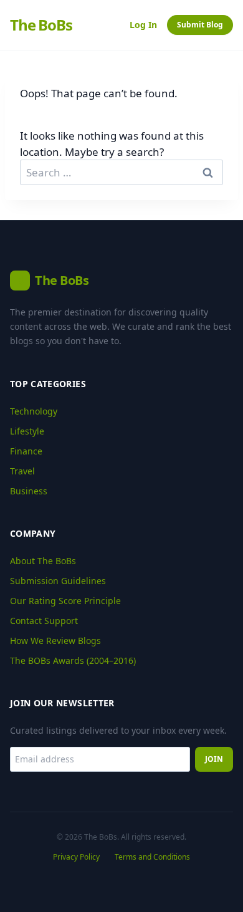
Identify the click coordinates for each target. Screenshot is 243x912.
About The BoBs (43, 561)
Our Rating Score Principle (65, 601)
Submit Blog (200, 24)
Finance (26, 451)
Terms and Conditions (152, 857)
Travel (22, 471)
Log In (143, 25)
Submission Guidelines (58, 581)
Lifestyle (27, 431)
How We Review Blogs (55, 640)
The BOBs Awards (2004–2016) (73, 660)
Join (214, 759)
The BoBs (41, 25)
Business (28, 491)
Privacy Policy (76, 857)
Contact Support (44, 620)
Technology (33, 411)
